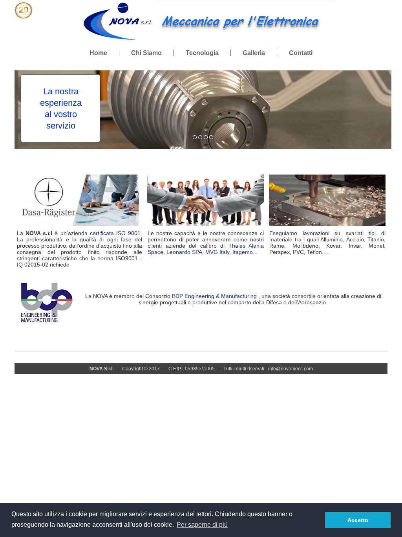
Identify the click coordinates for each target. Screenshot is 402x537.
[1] (195, 137)
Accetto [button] (357, 520)
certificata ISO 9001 (115, 233)
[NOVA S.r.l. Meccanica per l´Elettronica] (201, 41)
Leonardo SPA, (185, 252)
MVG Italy (217, 252)
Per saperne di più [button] (202, 524)
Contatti (300, 53)
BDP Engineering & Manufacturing (214, 296)
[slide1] (200, 137)
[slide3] (211, 137)
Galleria (254, 53)
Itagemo (242, 252)
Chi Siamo (146, 53)
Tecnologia (202, 53)
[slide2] (206, 137)
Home (98, 53)
